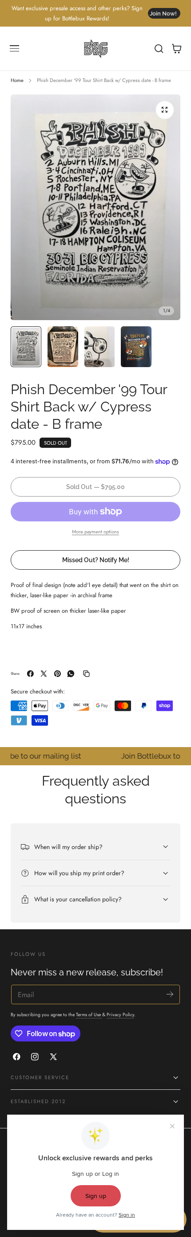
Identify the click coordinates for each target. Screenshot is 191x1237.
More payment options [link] (95, 531)
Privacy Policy (120, 1014)
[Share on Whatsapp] (71, 673)
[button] (15, 49)
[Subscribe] (169, 993)
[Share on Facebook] (30, 673)
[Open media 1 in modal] (164, 110)
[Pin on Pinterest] (57, 673)
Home (17, 80)
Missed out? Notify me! (95, 560)
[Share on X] (44, 673)
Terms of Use (89, 1014)
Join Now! (163, 13)
